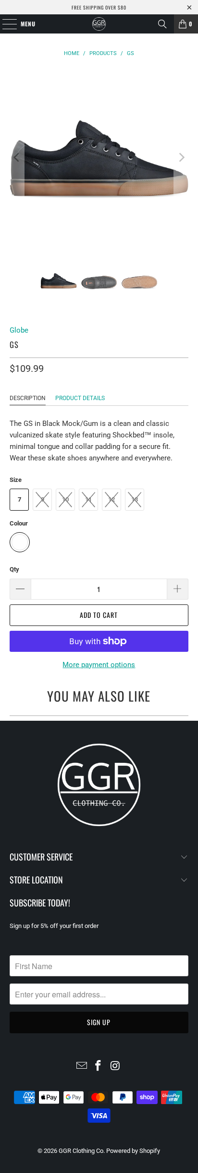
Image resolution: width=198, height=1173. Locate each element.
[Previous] (17, 157)
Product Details (80, 398)
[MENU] (4, 24)
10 (65, 499)
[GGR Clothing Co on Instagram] (115, 1066)
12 (111, 499)
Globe (19, 330)
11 (88, 499)
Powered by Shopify (133, 1150)
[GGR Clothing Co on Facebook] (98, 1066)
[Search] (162, 24)
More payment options (98, 664)
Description (28, 398)
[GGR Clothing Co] (99, 24)
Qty (14, 569)
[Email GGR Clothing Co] (81, 1066)
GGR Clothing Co (81, 1150)
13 (134, 499)
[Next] (181, 157)
